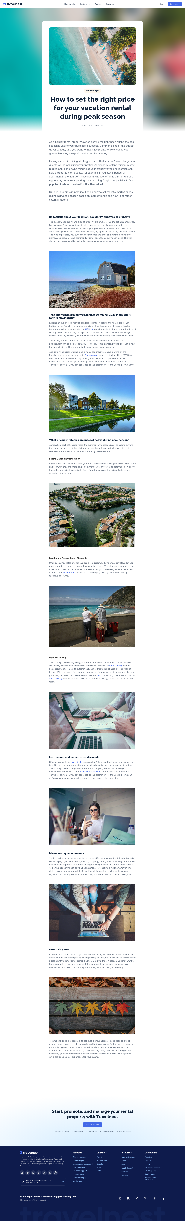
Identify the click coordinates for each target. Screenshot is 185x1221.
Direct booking (79, 1167)
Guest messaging (79, 1178)
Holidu (99, 1171)
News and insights (128, 1157)
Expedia (100, 1164)
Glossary (124, 1171)
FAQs (123, 1164)
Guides (123, 1161)
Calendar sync (78, 1160)
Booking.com (91, 355)
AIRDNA (89, 329)
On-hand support (80, 1171)
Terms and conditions (153, 1168)
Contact (148, 1164)
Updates (124, 1175)
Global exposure (79, 1157)
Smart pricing (78, 1174)
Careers (148, 1161)
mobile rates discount (90, 771)
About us (148, 1157)
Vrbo (99, 1167)
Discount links (70, 572)
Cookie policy (150, 1174)
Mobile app (77, 1181)
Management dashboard (82, 1164)
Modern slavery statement (151, 1178)
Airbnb (99, 1157)
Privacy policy (150, 1171)
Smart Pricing (115, 665)
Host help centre (128, 1168)
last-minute (76, 762)
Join (99, 675)
